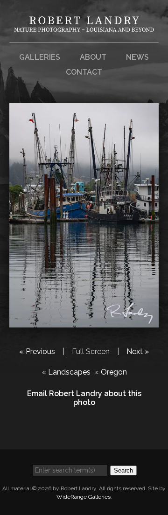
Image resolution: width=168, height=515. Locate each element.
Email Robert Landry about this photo (84, 398)
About (93, 57)
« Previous (37, 351)
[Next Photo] (84, 321)
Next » (137, 351)
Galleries (39, 57)
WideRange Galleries (83, 497)
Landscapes (69, 372)
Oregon (114, 372)
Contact (84, 72)
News (137, 57)
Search (123, 470)
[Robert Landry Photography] (84, 25)
